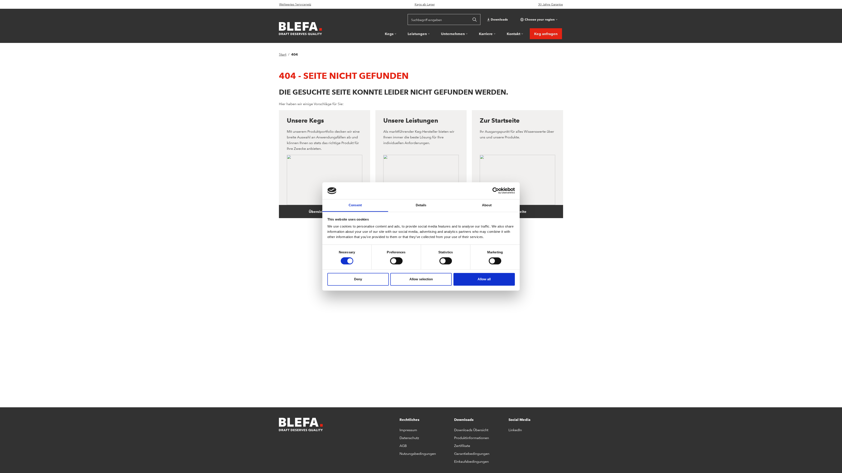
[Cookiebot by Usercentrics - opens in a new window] (495, 190)
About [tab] (487, 205)
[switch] (396, 261)
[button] (538, 19)
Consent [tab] (355, 205)
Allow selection (421, 279)
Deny (358, 279)
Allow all (484, 279)
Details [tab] (421, 205)
